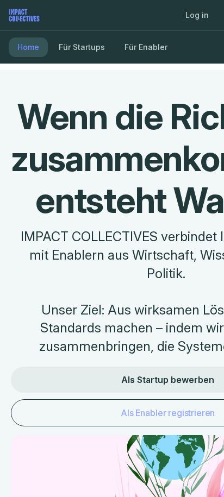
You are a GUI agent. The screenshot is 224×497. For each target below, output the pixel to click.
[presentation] (112, 248)
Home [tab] (28, 47)
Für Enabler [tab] (146, 47)
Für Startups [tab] (82, 47)
